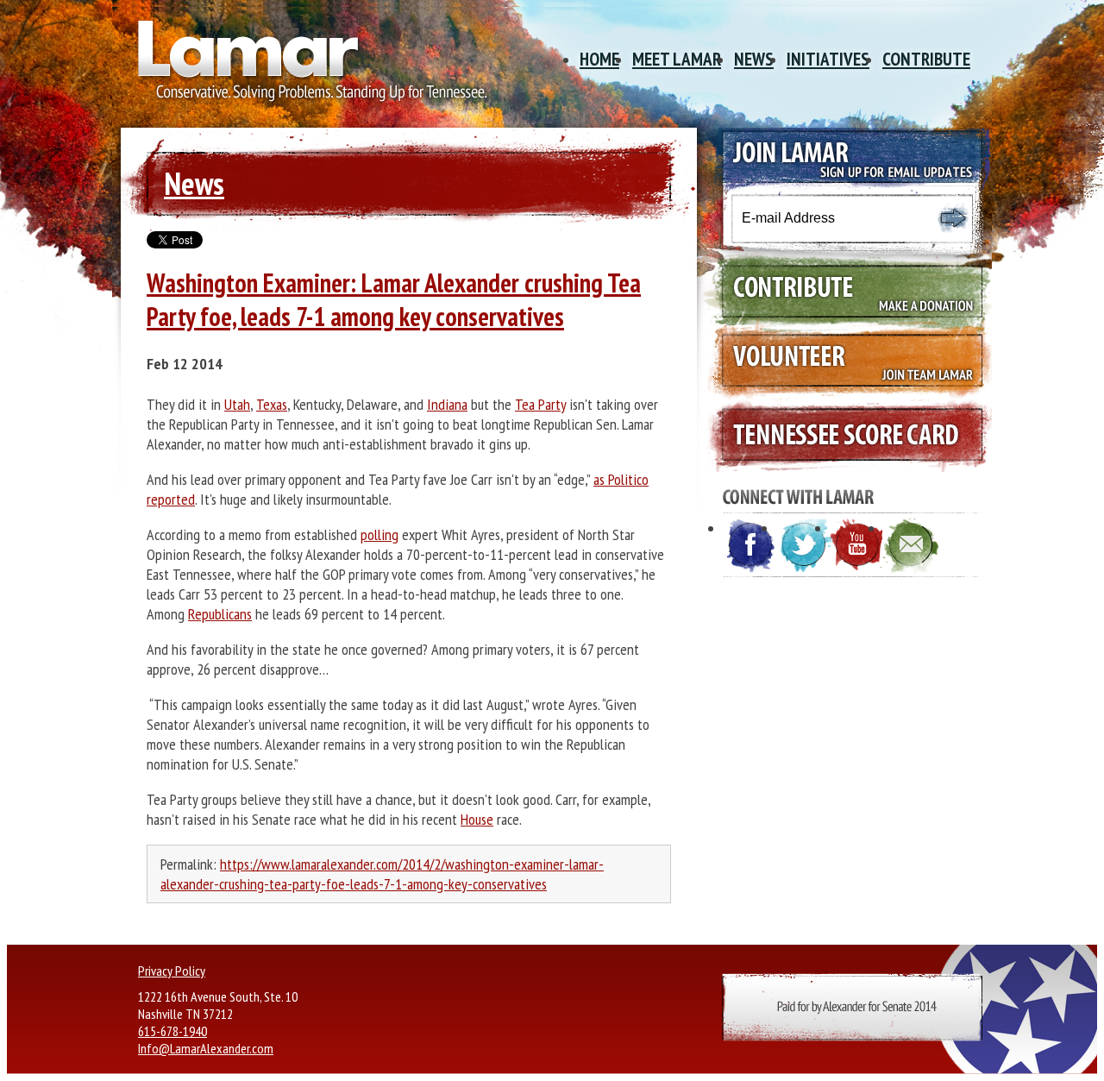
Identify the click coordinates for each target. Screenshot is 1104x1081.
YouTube (858, 546)
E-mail (911, 546)
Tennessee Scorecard (844, 435)
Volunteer (844, 363)
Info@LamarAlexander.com (205, 1048)
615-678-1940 (172, 1031)
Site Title (306, 67)
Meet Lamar (676, 59)
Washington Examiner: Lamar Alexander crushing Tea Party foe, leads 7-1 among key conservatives (394, 299)
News (754, 59)
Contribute (926, 59)
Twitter (804, 546)
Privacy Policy (171, 970)
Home (599, 59)
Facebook (751, 546)
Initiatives (828, 59)
